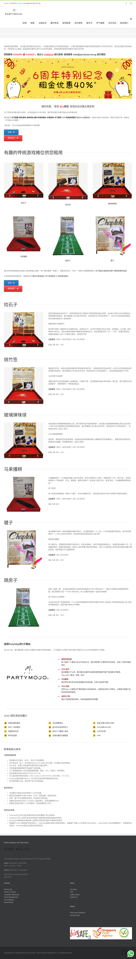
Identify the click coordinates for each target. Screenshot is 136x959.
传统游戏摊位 (70, 117)
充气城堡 (14, 117)
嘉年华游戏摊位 (40, 117)
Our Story (73, 889)
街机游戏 (22, 117)
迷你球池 (29, 117)
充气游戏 (57, 117)
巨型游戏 (50, 117)
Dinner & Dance (10, 892)
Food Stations (9, 900)
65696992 (17, 54)
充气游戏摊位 (50, 276)
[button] (131, 19)
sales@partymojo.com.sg (31, 3)
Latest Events (75, 894)
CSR (71, 892)
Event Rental (8, 902)
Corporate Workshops (11, 894)
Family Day (8, 889)
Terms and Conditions (77, 912)
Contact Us (74, 897)
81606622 (14, 3)
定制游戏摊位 (63, 276)
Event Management (11, 897)
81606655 (30, 54)
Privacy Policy (75, 915)
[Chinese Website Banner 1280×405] (68, 59)
